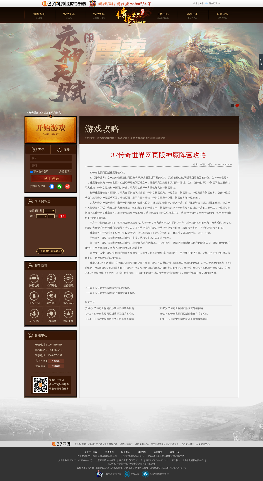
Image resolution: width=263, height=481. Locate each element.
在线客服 (56, 361)
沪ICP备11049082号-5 (133, 456)
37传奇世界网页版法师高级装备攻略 (115, 293)
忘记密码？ (65, 171)
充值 (41, 149)
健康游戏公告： (81, 444)
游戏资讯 (69, 16)
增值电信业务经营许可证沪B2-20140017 (165, 456)
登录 (195, 3)
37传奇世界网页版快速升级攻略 (112, 288)
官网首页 (39, 16)
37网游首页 (64, 3)
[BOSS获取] (33, 297)
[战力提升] (50, 297)
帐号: (35, 158)
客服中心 (192, 16)
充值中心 (163, 16)
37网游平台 (61, 443)
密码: (35, 165)
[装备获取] (67, 279)
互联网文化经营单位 (159, 474)
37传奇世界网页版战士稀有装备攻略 (114, 319)
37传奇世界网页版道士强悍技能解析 (188, 319)
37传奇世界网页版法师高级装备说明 (114, 308)
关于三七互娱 (90, 452)
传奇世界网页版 (106, 138)
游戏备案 (135, 474)
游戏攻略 (123, 138)
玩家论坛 (222, 16)
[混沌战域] (120, 1)
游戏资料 (99, 16)
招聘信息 (142, 452)
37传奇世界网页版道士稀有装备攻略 (188, 313)
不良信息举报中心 (112, 474)
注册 (201, 3)
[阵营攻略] (33, 279)
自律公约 (174, 452)
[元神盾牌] (50, 315)
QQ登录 (51, 186)
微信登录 (59, 186)
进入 (62, 216)
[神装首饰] (67, 297)
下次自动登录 (40, 171)
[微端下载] (67, 315)
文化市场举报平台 (85, 468)
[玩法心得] (33, 315)
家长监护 (158, 452)
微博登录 (67, 186)
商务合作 (109, 452)
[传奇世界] (131, 16)
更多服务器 (50, 251)
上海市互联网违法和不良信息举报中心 (168, 468)
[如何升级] (50, 279)
